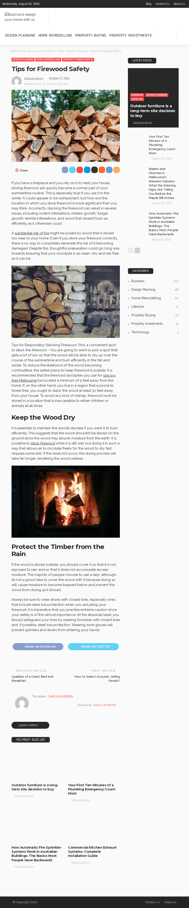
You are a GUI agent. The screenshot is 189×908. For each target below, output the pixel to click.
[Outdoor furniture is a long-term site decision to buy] (37, 764)
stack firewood (43, 443)
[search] (183, 35)
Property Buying (90, 35)
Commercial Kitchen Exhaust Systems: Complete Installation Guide (92, 851)
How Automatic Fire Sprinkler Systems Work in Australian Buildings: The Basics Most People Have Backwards (36, 853)
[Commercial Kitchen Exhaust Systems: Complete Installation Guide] (94, 827)
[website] (33, 705)
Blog (148, 4)
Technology (22, 838)
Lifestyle (21, 775)
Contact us (162, 4)
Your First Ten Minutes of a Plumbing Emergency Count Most (91, 789)
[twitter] (51, 4)
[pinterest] (57, 4)
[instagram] (63, 4)
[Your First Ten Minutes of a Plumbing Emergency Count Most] (137, 140)
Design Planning (20, 35)
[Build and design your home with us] (24, 17)
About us (179, 4)
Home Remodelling (55, 35)
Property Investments (130, 35)
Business (21, 771)
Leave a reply (28, 725)
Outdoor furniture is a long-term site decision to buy (35, 787)
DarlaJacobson (33, 79)
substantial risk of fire (32, 233)
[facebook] (45, 4)
